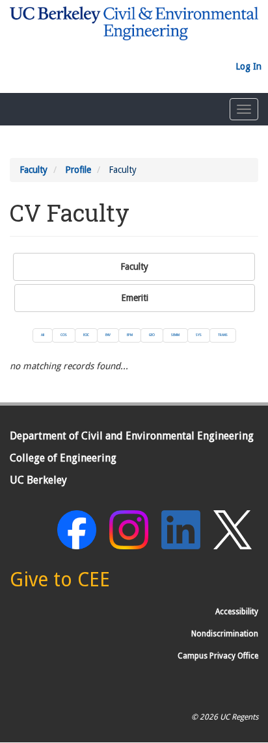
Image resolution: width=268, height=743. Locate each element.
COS (63, 335)
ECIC (86, 335)
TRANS (223, 335)
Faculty (33, 169)
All (42, 335)
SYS (199, 335)
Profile (78, 169)
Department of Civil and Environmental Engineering (132, 436)
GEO (152, 335)
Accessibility (236, 611)
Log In (248, 66)
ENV (108, 335)
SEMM (175, 335)
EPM (130, 335)
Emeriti (134, 298)
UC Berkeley (38, 480)
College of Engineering (63, 458)
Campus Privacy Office (218, 655)
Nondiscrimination (224, 633)
